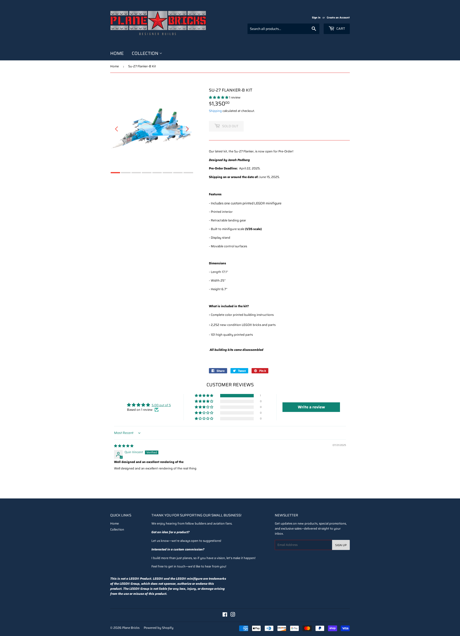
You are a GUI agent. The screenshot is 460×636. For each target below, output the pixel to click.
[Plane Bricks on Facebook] (224, 615)
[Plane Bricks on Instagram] (232, 615)
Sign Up (341, 545)
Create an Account (338, 17)
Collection (145, 53)
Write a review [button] (311, 407)
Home (117, 53)
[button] (219, 97)
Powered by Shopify (158, 627)
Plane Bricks (130, 627)
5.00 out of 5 (161, 405)
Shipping (215, 110)
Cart (340, 28)
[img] (123, 445)
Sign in (316, 17)
